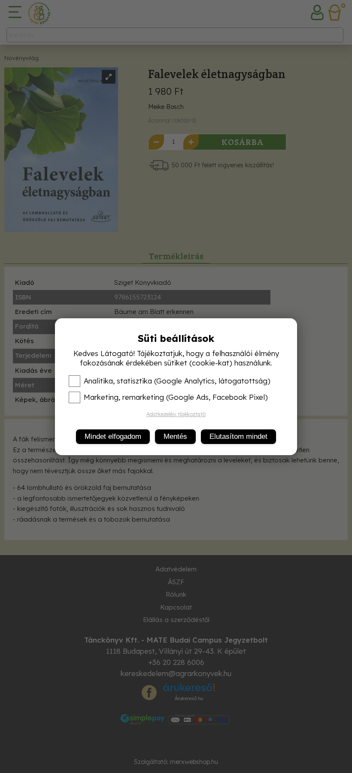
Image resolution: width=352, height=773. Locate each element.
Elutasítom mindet (238, 436)
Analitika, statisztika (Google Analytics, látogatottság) (177, 381)
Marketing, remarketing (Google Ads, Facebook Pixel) (176, 397)
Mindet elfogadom (113, 436)
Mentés (175, 436)
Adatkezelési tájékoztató (176, 414)
